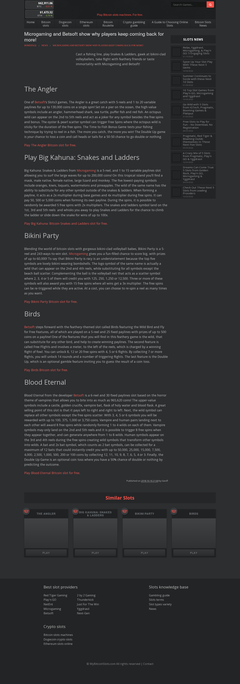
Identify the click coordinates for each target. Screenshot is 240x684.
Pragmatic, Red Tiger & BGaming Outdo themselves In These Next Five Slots (197, 140)
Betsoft (40, 102)
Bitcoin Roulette (108, 23)
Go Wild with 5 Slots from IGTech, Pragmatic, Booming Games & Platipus (198, 109)
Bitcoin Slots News (203, 23)
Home (31, 22)
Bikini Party (144, 513)
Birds (193, 513)
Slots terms (156, 600)
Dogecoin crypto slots (58, 639)
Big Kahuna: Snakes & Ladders (95, 514)
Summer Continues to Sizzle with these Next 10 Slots (197, 78)
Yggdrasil (83, 609)
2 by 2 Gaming (86, 595)
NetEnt (48, 604)
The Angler (46, 513)
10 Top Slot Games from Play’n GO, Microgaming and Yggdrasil (198, 93)
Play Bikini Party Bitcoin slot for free (50, 301)
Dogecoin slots (65, 23)
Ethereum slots (86, 23)
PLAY (46, 553)
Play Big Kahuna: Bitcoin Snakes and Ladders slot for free (65, 223)
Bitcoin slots (45, 23)
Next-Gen (83, 613)
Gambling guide (159, 595)
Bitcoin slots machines (58, 635)
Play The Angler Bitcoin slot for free (49, 145)
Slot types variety (160, 604)
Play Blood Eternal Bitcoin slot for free (51, 473)
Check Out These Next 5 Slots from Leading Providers (198, 190)
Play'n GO (50, 600)
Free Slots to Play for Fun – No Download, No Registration (198, 124)
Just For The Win (88, 604)
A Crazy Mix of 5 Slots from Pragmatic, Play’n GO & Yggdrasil (197, 156)
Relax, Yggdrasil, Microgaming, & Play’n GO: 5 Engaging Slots (197, 50)
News (152, 609)
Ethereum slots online (58, 644)
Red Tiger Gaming (55, 595)
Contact (148, 664)
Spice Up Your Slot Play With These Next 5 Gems (197, 64)
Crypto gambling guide (134, 23)
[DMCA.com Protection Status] (120, 678)
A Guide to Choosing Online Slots (170, 23)
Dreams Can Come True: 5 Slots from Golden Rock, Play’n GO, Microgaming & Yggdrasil (198, 173)
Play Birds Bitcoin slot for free (45, 370)
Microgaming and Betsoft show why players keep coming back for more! (94, 36)
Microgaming (86, 170)
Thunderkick (85, 600)
